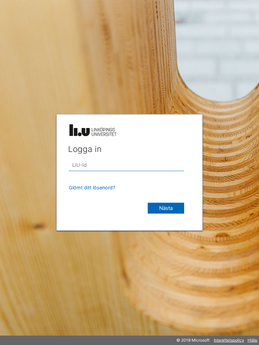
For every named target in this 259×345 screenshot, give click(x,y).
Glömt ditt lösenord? (92, 187)
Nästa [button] (166, 208)
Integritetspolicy (229, 340)
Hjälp (252, 340)
